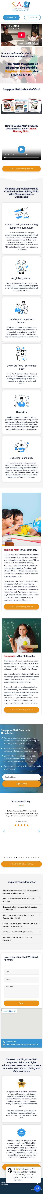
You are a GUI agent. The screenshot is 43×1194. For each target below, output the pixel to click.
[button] (4, 831)
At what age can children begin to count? (18, 932)
